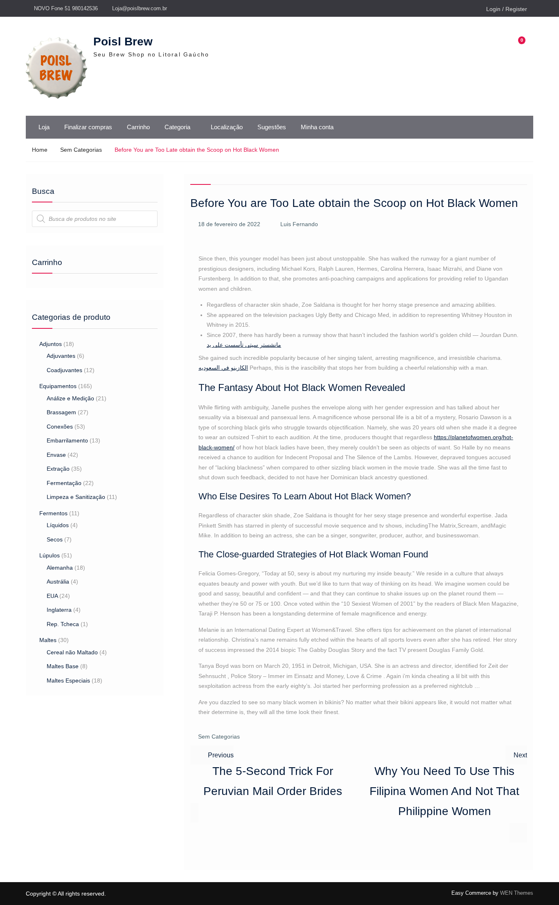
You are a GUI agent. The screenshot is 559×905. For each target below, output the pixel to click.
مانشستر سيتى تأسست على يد (244, 344)
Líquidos (58, 525)
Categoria (177, 127)
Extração (58, 468)
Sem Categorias (219, 736)
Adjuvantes (61, 356)
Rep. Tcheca (63, 624)
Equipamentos (58, 386)
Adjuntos (50, 344)
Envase (56, 454)
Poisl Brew (123, 41)
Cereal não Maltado (72, 652)
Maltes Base (63, 666)
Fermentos (53, 513)
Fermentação (64, 483)
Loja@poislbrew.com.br (139, 8)
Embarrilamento (67, 440)
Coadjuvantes (64, 370)
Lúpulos (49, 555)
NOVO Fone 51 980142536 (66, 8)
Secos (55, 539)
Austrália (58, 581)
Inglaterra (59, 609)
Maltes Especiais (68, 680)
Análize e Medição (70, 398)
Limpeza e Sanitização (76, 497)
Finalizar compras (88, 127)
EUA (52, 596)
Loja (44, 127)
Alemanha (60, 567)
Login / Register (506, 9)
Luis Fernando (299, 224)
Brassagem (61, 412)
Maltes (47, 640)
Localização (227, 127)
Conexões (60, 426)
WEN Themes (516, 893)
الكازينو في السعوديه (223, 367)
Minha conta (317, 127)
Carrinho (138, 127)
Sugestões (271, 127)
